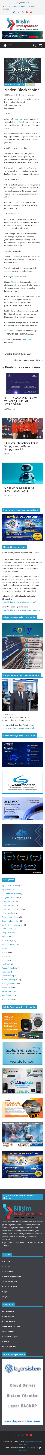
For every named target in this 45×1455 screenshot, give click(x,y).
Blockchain (19, 119)
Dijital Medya (7, 929)
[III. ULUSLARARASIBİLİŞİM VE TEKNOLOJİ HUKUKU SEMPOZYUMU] (22, 374)
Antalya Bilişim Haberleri (11, 893)
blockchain (25, 168)
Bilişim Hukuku (7, 913)
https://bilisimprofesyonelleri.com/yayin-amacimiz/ (21, 610)
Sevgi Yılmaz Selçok (27, 95)
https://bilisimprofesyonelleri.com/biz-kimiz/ (19, 602)
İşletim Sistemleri (8, 944)
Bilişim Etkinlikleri (8, 901)
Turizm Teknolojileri (9, 980)
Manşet (5, 952)
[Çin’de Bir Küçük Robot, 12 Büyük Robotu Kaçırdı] (22, 464)
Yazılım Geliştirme (9, 991)
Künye (4, 1291)
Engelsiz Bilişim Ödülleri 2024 (18, 354)
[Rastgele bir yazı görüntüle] (40, 45)
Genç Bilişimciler (8, 933)
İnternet (5, 936)
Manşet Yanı (30, 84)
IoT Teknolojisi (7, 940)
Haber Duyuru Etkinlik (11, 1326)
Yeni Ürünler (6, 995)
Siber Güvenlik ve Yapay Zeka (27, 360)
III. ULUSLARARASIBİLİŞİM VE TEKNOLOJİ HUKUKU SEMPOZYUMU (20, 401)
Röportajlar (6, 972)
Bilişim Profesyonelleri (10, 921)
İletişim (5, 1296)
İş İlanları (5, 1341)
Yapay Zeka (6, 987)
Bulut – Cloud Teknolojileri (12, 925)
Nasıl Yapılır (6, 964)
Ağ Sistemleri (7, 889)
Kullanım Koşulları (9, 1286)
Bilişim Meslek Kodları (10, 917)
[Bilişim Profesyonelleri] (22, 1204)
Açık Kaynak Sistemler (10, 886)
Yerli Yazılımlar (7, 999)
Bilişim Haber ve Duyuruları (14, 84)
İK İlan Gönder (8, 1271)
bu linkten (28, 339)
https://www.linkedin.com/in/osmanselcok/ (18, 728)
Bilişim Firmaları (8, 905)
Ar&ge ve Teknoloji (9, 897)
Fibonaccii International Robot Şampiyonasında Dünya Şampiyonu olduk (21, 446)
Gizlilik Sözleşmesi (9, 1281)
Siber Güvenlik (7, 976)
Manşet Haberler (9, 1321)
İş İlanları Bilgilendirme (11, 1276)
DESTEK (40, 1242)
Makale (5, 948)
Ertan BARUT (9, 331)
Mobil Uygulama (8, 960)
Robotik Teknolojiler (10, 968)
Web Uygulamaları (9, 983)
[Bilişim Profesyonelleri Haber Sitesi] (5, 45)
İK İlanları (6, 1266)
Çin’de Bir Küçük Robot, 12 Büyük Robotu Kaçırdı (19, 489)
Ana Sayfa (6, 1261)
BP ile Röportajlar (9, 1346)
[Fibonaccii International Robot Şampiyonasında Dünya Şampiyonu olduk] (22, 419)
